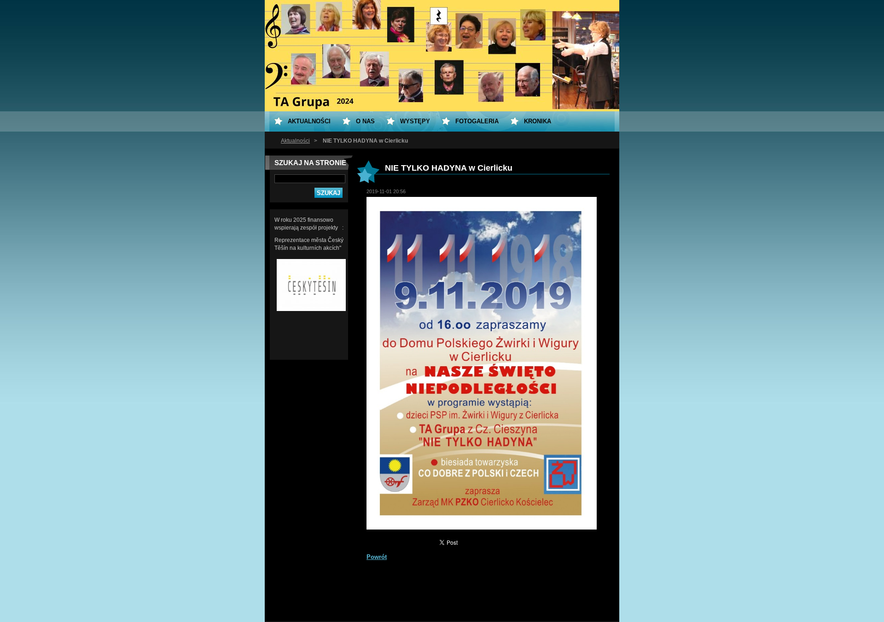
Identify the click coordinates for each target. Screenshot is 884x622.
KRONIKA (537, 121)
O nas (365, 121)
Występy (415, 121)
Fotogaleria (477, 121)
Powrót (376, 556)
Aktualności (295, 141)
